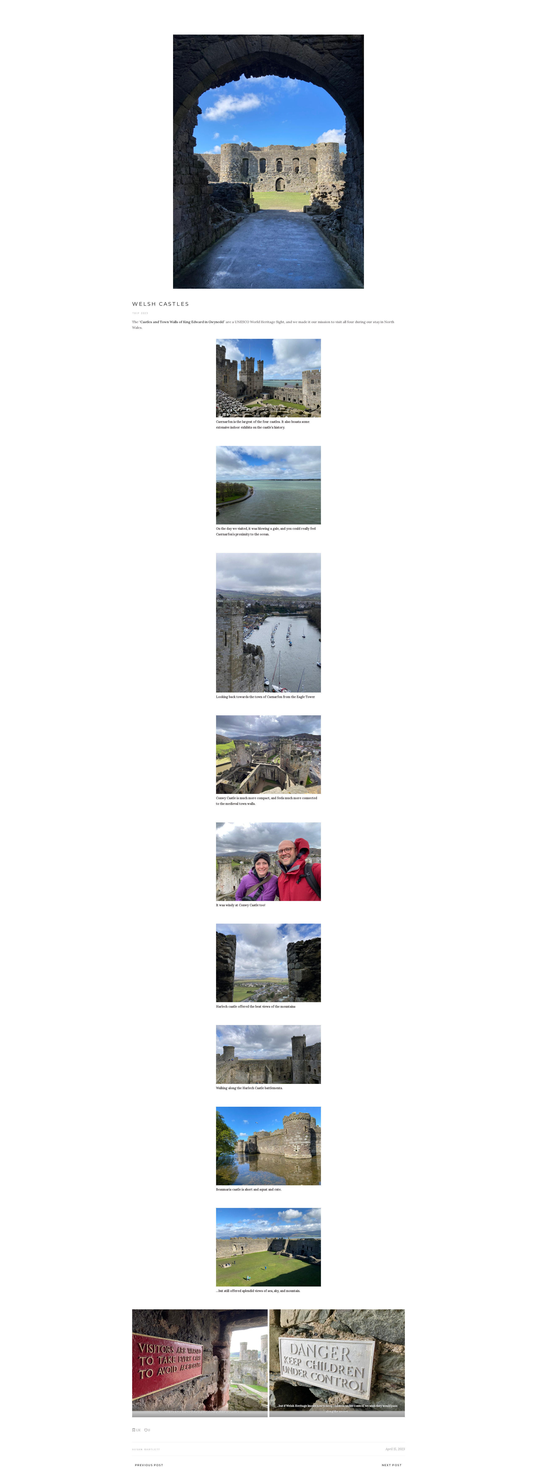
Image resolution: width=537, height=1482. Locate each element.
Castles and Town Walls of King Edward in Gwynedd (182, 322)
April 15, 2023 (395, 1449)
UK (138, 1430)
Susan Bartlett (146, 1449)
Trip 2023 (140, 313)
